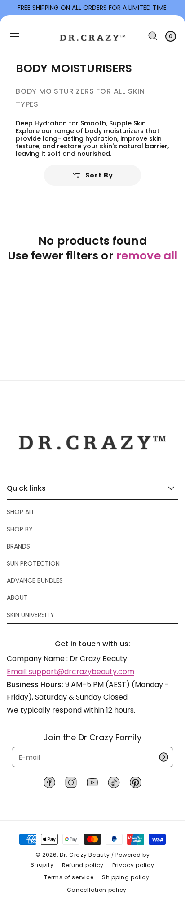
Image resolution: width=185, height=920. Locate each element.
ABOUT (17, 597)
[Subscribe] (163, 757)
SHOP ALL (21, 511)
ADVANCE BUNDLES (35, 580)
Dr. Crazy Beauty (85, 855)
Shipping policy (126, 877)
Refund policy (83, 865)
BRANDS (18, 546)
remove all (147, 256)
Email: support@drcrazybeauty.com (70, 671)
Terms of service (68, 877)
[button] (14, 36)
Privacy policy (133, 865)
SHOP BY (20, 529)
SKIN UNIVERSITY (30, 614)
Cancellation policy (97, 890)
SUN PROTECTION (33, 563)
